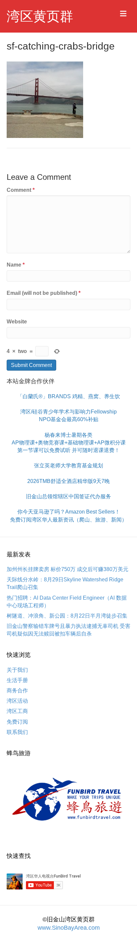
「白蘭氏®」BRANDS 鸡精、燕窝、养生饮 (68, 396)
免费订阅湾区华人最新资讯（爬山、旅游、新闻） (68, 520)
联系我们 (17, 732)
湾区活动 (17, 701)
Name (16, 265)
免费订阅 (17, 722)
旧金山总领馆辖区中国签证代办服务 (68, 496)
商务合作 (17, 690)
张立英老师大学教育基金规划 (68, 465)
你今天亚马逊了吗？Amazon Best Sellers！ (68, 512)
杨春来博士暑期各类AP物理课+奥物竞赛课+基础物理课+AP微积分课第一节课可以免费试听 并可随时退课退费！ (69, 442)
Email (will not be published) (43, 293)
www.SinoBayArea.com (69, 927)
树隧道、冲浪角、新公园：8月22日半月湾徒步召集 (67, 616)
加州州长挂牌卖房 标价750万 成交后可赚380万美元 (67, 569)
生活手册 (17, 680)
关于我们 (17, 670)
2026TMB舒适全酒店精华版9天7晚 (68, 481)
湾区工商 (17, 711)
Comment (21, 190)
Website (17, 321)
